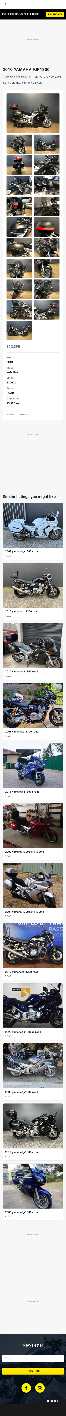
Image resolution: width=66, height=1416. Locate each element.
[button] (19, 144)
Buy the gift (55, 14)
